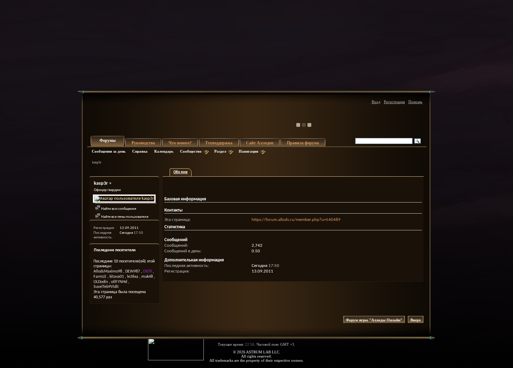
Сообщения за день (109, 151)
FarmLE (100, 277)
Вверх (415, 320)
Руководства (143, 142)
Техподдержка (218, 142)
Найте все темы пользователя (124, 217)
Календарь (163, 151)
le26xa (132, 277)
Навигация (248, 151)
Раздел (220, 151)
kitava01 (117, 277)
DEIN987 (132, 271)
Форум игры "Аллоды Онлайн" (374, 320)
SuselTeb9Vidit (106, 287)
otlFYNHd (119, 282)
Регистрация (394, 102)
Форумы (107, 140)
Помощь (415, 102)
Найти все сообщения (118, 209)
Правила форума (303, 142)
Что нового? (180, 142)
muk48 (147, 277)
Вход (376, 102)
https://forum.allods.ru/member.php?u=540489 (296, 219)
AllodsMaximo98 (108, 271)
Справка (140, 151)
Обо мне (180, 172)
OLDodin (101, 282)
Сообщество (191, 151)
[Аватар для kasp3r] (124, 198)
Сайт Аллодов (259, 142)
